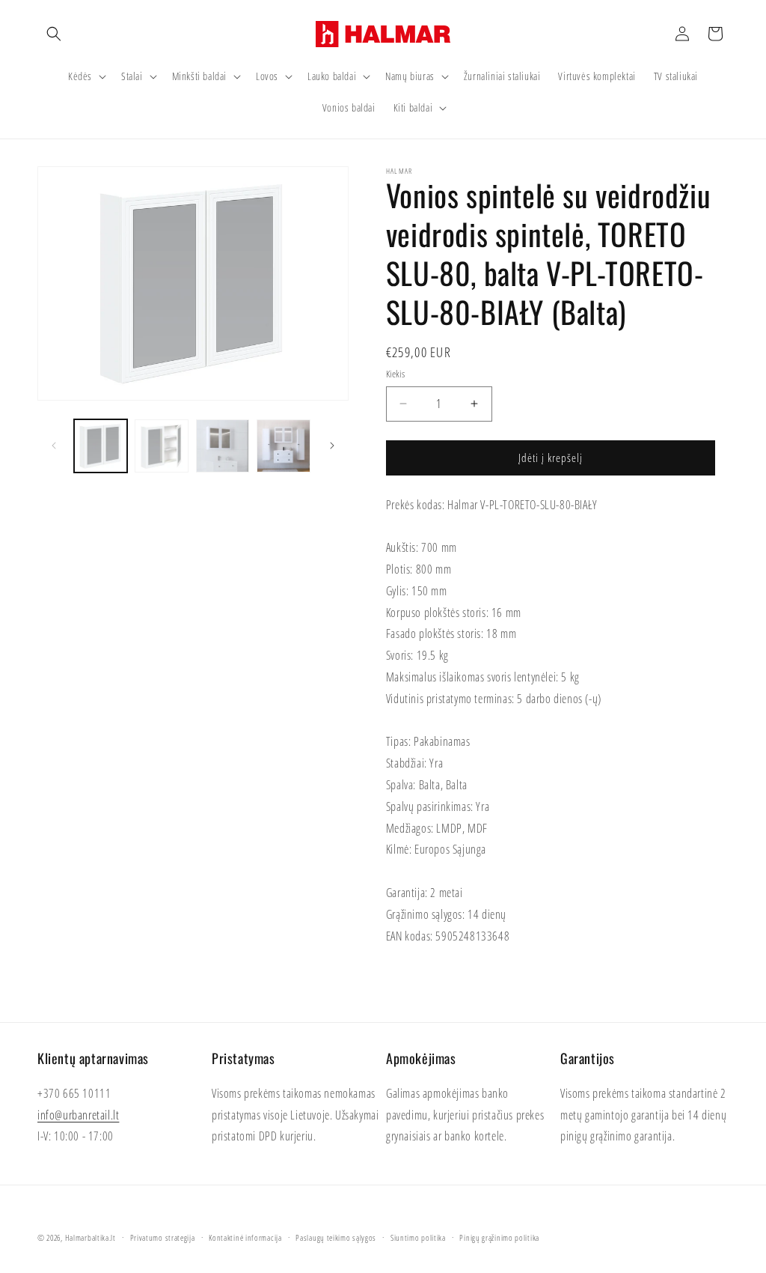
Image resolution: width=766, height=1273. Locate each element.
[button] (53, 33)
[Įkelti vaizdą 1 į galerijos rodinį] (100, 446)
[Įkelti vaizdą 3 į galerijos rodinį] (222, 446)
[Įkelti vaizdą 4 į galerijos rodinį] (283, 446)
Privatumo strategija (162, 1237)
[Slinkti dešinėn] (332, 445)
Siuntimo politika (418, 1237)
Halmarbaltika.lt (90, 1237)
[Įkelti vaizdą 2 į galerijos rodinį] (161, 446)
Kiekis (395, 373)
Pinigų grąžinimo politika (499, 1237)
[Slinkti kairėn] (53, 445)
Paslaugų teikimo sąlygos (335, 1237)
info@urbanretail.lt (78, 1115)
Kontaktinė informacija (245, 1237)
